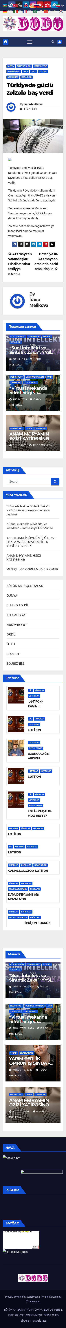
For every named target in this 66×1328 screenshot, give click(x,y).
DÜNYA (11, 66)
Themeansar (32, 1301)
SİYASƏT (43, 72)
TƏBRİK (29, 428)
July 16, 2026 (21, 1111)
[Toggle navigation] (30, 42)
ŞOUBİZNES (13, 77)
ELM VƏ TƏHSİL (24, 66)
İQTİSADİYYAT (40, 66)
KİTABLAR (39, 690)
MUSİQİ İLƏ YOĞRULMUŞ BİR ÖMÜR (32, 569)
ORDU (33, 72)
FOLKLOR (13, 828)
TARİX (49, 377)
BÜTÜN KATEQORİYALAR (25, 585)
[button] (53, 41)
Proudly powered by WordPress (22, 1296)
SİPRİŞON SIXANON (29, 923)
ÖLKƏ (25, 72)
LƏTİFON (34, 730)
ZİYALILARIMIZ (30, 382)
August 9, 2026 (23, 1070)
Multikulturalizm (35, 377)
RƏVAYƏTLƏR (40, 865)
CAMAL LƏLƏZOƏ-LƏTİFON (28, 871)
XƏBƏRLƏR (26, 77)
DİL (30, 690)
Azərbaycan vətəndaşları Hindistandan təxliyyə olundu (20, 264)
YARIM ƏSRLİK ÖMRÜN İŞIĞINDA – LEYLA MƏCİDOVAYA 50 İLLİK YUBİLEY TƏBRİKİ (31, 542)
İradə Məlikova (33, 104)
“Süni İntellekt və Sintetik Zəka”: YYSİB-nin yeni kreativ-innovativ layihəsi (28, 510)
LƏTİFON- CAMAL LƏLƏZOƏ (35, 706)
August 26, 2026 (24, 986)
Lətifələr (34, 696)
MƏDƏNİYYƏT (14, 72)
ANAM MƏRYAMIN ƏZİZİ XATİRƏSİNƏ (29, 436)
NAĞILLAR (35, 889)
